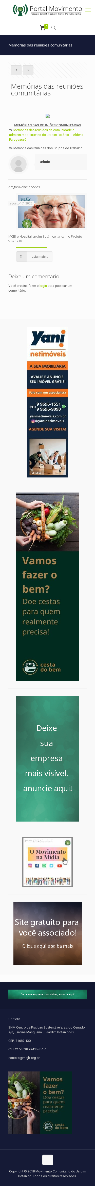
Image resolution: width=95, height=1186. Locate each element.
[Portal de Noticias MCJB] (47, 10)
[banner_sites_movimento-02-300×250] (47, 933)
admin (45, 162)
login (43, 286)
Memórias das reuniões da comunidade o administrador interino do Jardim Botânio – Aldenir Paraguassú (46, 134)
